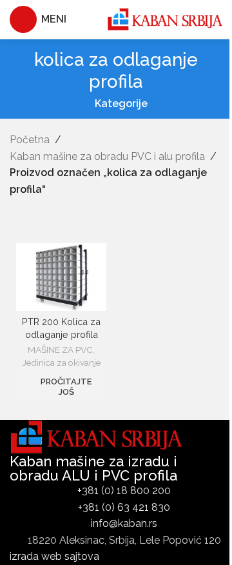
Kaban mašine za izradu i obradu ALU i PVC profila (93, 468)
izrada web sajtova (54, 556)
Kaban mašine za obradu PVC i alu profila (107, 156)
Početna (30, 140)
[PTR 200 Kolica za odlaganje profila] (61, 277)
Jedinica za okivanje (62, 362)
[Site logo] (164, 18)
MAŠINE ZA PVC (60, 349)
